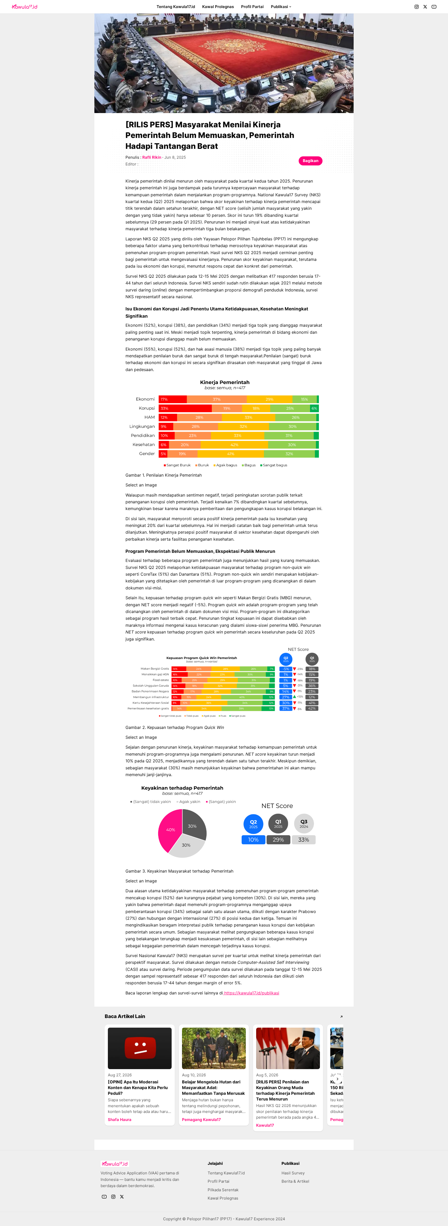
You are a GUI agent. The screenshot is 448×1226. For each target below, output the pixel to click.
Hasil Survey (293, 1173)
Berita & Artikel (295, 1181)
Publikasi (279, 6)
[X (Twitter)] (425, 7)
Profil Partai (252, 6)
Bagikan (310, 160)
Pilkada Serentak (223, 1189)
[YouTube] (434, 6)
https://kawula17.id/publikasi (251, 992)
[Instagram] (416, 6)
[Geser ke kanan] (337, 1079)
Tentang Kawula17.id (176, 6)
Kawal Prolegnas (218, 6)
